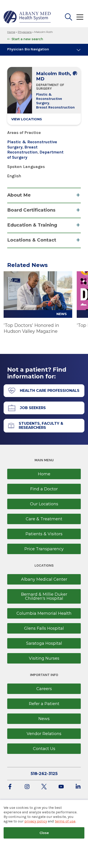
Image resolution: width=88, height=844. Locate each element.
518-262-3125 (44, 773)
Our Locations (44, 503)
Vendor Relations (44, 733)
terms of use (65, 821)
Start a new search (27, 39)
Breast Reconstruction (55, 107)
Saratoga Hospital (44, 643)
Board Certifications (31, 210)
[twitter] (44, 787)
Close (44, 833)
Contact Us (44, 748)
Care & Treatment (44, 518)
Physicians (25, 32)
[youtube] (61, 787)
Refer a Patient (44, 703)
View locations (26, 119)
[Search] (68, 17)
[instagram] (27, 787)
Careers (44, 688)
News (44, 718)
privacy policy (35, 821)
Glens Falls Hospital (44, 628)
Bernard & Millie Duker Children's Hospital (44, 596)
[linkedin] (78, 787)
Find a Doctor (44, 488)
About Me (19, 195)
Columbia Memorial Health (44, 613)
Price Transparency (44, 548)
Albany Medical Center (44, 579)
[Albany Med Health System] (27, 17)
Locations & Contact (31, 240)
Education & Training (32, 225)
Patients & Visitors (44, 533)
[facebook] (10, 787)
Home (11, 32)
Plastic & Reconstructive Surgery (49, 98)
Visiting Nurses (44, 658)
